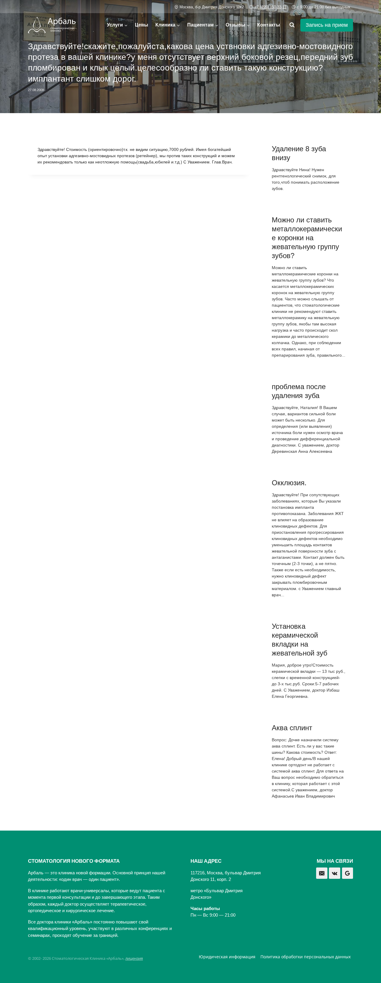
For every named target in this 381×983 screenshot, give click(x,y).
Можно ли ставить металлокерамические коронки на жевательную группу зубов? (307, 238)
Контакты (268, 24)
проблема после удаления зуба (299, 391)
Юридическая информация (227, 956)
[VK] (334, 873)
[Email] (321, 873)
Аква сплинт (292, 728)
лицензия (134, 958)
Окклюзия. (289, 483)
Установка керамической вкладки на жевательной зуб (299, 639)
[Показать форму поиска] (292, 25)
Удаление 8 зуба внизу (299, 153)
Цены (141, 24)
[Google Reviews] (347, 873)
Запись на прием (327, 25)
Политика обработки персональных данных (305, 956)
